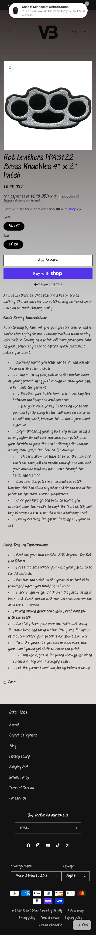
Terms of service (50, 917)
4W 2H (13, 244)
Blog (12, 746)
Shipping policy (73, 917)
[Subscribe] (76, 828)
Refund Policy (19, 778)
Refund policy (76, 910)
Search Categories (23, 735)
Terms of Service (21, 788)
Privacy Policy (19, 757)
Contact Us (18, 798)
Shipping (8, 200)
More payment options (48, 284)
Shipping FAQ (18, 767)
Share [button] (12, 682)
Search (14, 725)
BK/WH (14, 226)
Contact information (50, 924)
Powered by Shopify (51, 910)
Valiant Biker (31, 910)
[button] (9, 32)
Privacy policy (27, 917)
